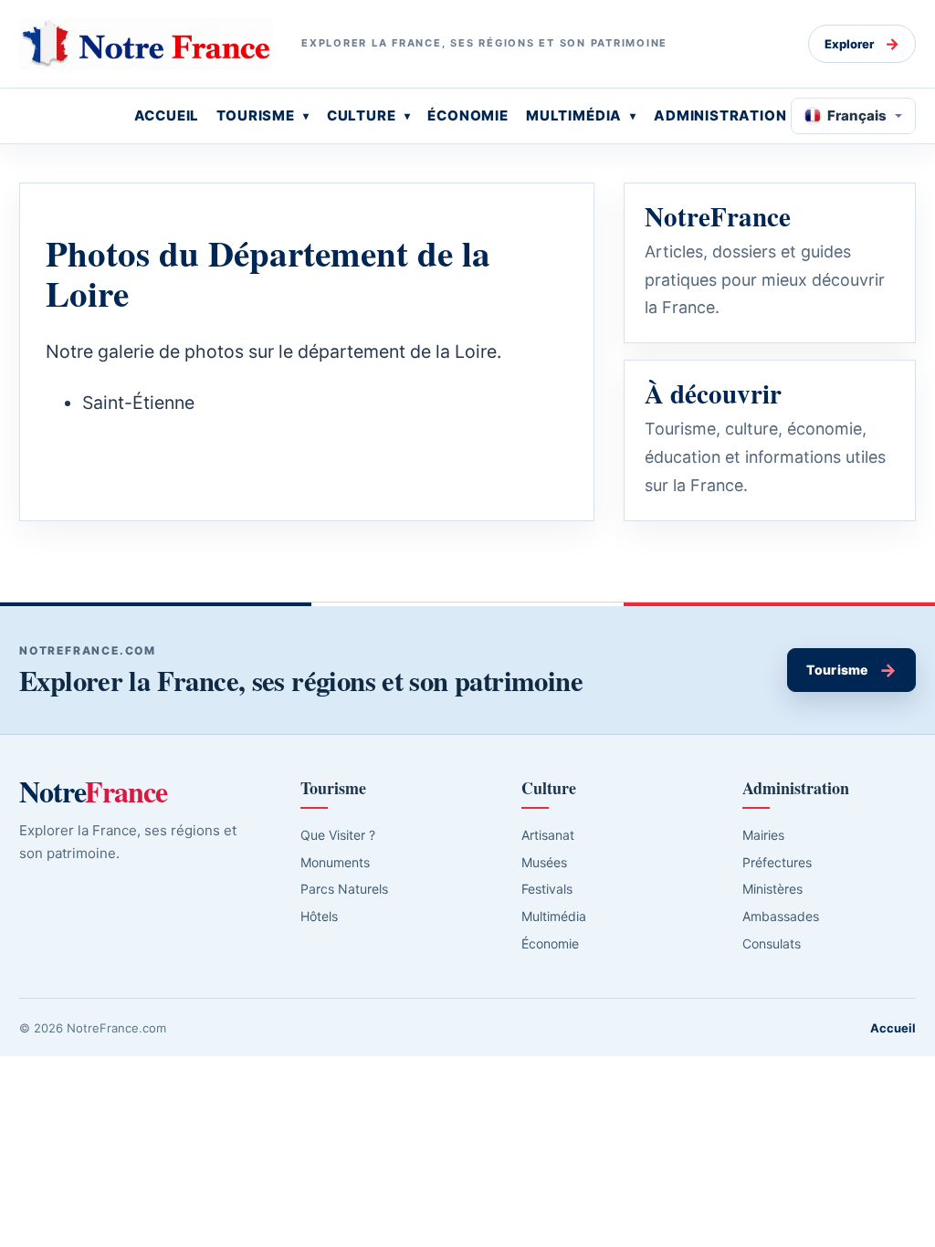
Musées (544, 862)
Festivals (547, 888)
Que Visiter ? (337, 835)
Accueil (893, 1028)
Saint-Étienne (138, 403)
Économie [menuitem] (468, 115)
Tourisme (851, 670)
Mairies (763, 835)
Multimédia (553, 916)
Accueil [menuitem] (167, 115)
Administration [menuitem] (720, 115)
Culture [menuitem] (361, 115)
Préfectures (777, 862)
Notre (93, 791)
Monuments (335, 862)
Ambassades (780, 916)
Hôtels (319, 916)
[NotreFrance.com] (145, 43)
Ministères (772, 888)
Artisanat (547, 835)
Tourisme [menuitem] (255, 115)
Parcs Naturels (344, 888)
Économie (550, 943)
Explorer (862, 44)
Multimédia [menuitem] (574, 115)
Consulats (771, 943)
